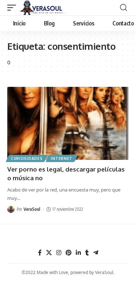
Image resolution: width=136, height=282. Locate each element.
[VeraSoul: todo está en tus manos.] (43, 7)
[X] (49, 253)
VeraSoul (32, 209)
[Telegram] (95, 253)
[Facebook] (40, 253)
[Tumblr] (87, 253)
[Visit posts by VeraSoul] (11, 209)
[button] (13, 7)
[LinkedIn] (78, 253)
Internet (62, 158)
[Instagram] (58, 253)
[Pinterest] (68, 253)
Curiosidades (26, 158)
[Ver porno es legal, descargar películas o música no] (68, 123)
